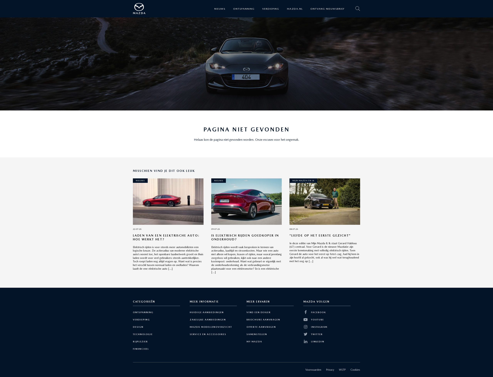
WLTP (342, 369)
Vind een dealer (258, 312)
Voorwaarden (313, 369)
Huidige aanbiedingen (207, 312)
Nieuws (220, 8)
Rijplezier (140, 341)
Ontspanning (243, 8)
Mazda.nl (295, 8)
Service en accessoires (208, 334)
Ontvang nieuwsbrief (327, 8)
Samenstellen (256, 334)
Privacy (330, 369)
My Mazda (254, 341)
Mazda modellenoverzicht (211, 327)
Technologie (143, 334)
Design (138, 327)
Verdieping (270, 8)
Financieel (141, 349)
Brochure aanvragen (263, 319)
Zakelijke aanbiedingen (208, 319)
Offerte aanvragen (261, 327)
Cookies (355, 369)
